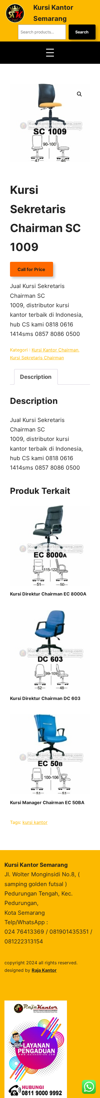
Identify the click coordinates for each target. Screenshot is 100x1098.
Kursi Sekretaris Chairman (37, 357)
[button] (79, 94)
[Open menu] (50, 52)
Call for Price (31, 269)
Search (82, 32)
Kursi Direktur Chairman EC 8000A (48, 594)
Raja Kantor (44, 970)
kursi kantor (35, 822)
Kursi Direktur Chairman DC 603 (45, 698)
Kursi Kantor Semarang (36, 864)
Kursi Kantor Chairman (55, 350)
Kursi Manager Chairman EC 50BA (47, 802)
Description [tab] (36, 376)
